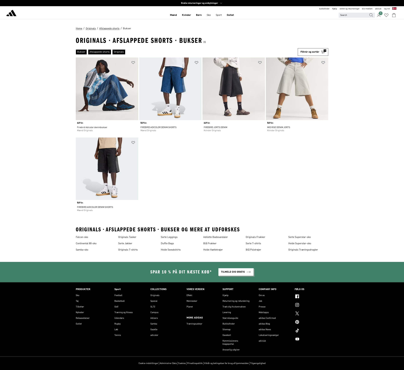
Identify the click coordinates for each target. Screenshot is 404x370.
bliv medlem (367, 9)
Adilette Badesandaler (215, 237)
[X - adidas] (311, 314)
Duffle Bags (167, 243)
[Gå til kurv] (394, 15)
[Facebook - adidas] (311, 297)
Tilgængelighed (258, 363)
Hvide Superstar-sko (299, 243)
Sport (219, 15)
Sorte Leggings (169, 237)
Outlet (230, 15)
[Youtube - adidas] (311, 339)
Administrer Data (168, 363)
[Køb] (11, 13)
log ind (387, 9)
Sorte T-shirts (253, 243)
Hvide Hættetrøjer (213, 250)
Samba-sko (82, 250)
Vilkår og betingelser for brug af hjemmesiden (226, 363)
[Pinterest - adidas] (311, 322)
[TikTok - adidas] (311, 331)
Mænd (173, 15)
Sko (209, 15)
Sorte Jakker (125, 243)
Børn (199, 15)
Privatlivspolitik (195, 363)
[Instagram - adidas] (311, 305)
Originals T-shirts (128, 250)
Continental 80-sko (86, 243)
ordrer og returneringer (349, 9)
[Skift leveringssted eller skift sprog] (394, 8)
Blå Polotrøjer (253, 250)
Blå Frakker (210, 243)
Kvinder (186, 15)
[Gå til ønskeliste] (386, 15)
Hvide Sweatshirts (171, 250)
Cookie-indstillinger (148, 363)
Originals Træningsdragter (303, 250)
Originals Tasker (127, 237)
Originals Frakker (255, 237)
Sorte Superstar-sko (299, 237)
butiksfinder (324, 9)
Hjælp (334, 9)
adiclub (378, 9)
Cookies (182, 363)
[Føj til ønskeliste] (133, 63)
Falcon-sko (82, 237)
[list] (187, 52)
